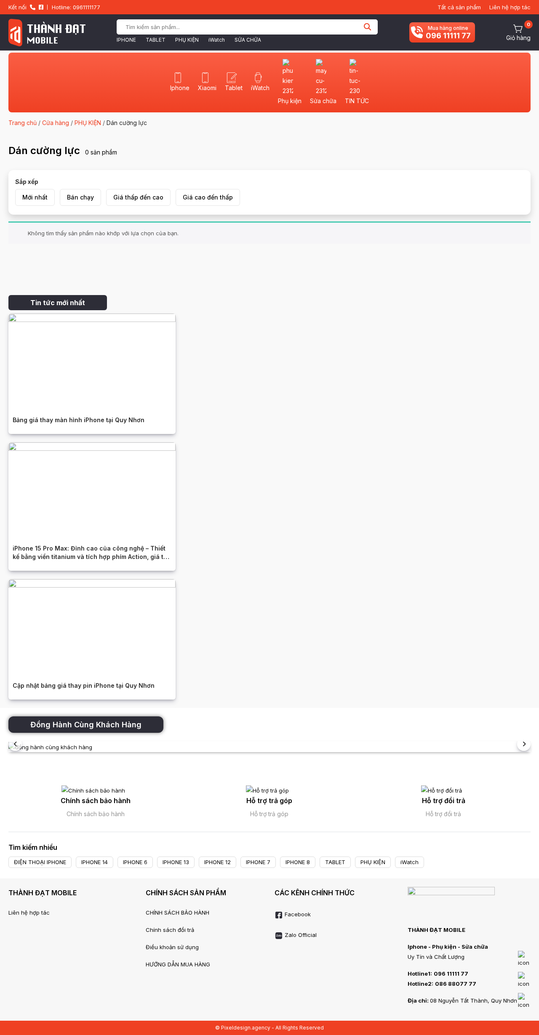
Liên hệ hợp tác (510, 7)
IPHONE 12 (217, 862)
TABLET (155, 40)
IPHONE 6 (135, 862)
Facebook (297, 914)
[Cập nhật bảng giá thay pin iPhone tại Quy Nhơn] (92, 625)
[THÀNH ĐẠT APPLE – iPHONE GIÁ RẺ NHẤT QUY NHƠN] (46, 32)
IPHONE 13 (176, 862)
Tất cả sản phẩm (459, 7)
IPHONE (126, 40)
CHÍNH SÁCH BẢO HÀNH (177, 912)
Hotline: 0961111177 (76, 7)
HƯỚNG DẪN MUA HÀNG (178, 964)
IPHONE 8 (298, 862)
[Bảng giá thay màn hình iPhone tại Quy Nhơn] (92, 360)
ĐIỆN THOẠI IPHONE (40, 862)
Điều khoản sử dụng (172, 947)
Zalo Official (300, 934)
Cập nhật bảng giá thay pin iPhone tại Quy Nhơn (84, 685)
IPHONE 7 (258, 862)
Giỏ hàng (518, 37)
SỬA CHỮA (248, 40)
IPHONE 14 (94, 862)
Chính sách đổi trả (170, 929)
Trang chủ (22, 122)
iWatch (216, 40)
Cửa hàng (55, 122)
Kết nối (17, 7)
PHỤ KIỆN (187, 40)
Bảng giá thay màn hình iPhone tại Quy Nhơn (78, 419)
